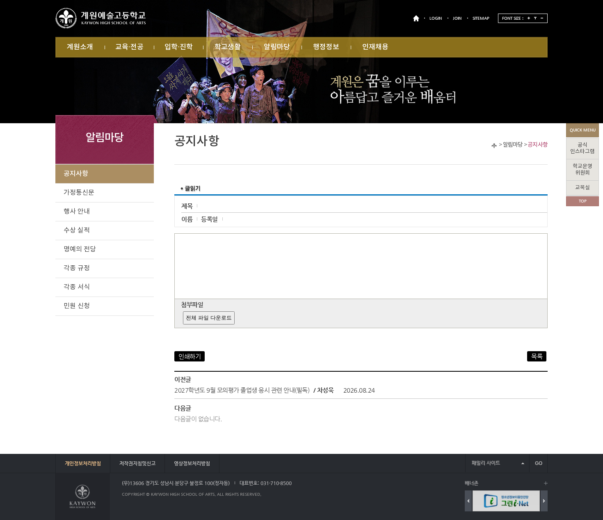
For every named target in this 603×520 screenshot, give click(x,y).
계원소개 (80, 47)
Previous (468, 500)
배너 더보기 (546, 483)
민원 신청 (77, 306)
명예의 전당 (80, 249)
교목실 (582, 188)
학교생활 (228, 47)
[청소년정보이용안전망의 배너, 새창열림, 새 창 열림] (506, 500)
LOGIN (435, 18)
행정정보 (326, 47)
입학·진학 (178, 47)
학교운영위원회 (582, 169)
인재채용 (375, 47)
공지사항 (538, 145)
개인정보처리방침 (83, 463)
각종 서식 (77, 287)
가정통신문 (79, 192)
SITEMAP (481, 18)
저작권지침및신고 (137, 463)
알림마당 (277, 47)
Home (494, 145)
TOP (583, 201)
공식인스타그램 (582, 148)
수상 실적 (77, 230)
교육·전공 (129, 47)
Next (544, 500)
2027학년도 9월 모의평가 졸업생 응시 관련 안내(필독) (241, 390)
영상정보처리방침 (192, 463)
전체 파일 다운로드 (209, 318)
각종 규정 (77, 268)
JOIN (457, 18)
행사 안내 (77, 211)
